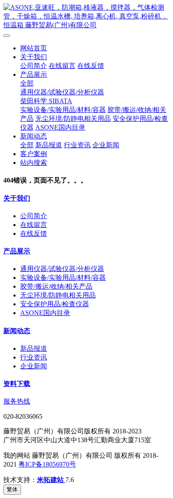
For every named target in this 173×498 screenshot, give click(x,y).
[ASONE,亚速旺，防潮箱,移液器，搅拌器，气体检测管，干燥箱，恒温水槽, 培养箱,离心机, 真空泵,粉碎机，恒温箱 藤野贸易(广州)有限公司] (86, 16)
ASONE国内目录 (60, 127)
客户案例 (33, 153)
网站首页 (33, 48)
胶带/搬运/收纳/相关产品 (56, 286)
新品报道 (48, 145)
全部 (27, 83)
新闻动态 (33, 136)
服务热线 (16, 401)
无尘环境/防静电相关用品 (73, 118)
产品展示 (33, 74)
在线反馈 (90, 65)
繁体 (12, 489)
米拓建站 (51, 479)
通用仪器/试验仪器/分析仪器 (62, 92)
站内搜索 (33, 162)
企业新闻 (105, 145)
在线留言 (62, 65)
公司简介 (33, 65)
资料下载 (16, 383)
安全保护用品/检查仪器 (54, 304)
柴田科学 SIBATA (46, 100)
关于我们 (33, 56)
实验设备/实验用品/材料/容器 (63, 109)
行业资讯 (77, 145)
